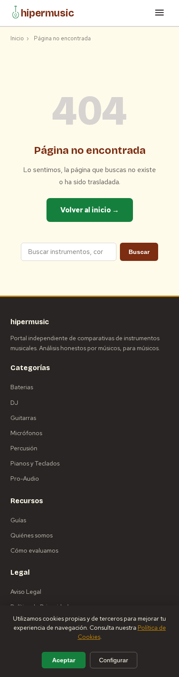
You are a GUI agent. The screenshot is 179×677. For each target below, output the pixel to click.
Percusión (23, 448)
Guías (18, 520)
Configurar (113, 660)
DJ (14, 403)
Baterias (21, 387)
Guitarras (23, 418)
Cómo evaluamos (34, 550)
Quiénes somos (31, 535)
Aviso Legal (25, 592)
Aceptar (63, 660)
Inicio (17, 38)
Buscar (139, 251)
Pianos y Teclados (35, 463)
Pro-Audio (24, 478)
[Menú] (159, 13)
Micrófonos (26, 433)
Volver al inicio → (89, 210)
